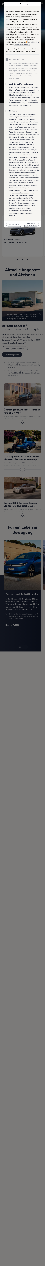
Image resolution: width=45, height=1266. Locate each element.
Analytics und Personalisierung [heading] (21, 84)
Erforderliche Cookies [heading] (17, 60)
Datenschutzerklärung (22, 45)
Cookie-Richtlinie (33, 42)
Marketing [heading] (13, 111)
